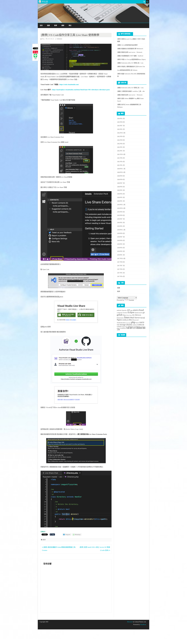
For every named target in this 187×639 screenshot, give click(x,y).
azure (135, 310)
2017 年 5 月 (121, 273)
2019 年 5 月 (121, 222)
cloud (141, 310)
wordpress (137, 326)
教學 (55, 25)
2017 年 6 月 (121, 269)
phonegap (128, 322)
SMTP (141, 322)
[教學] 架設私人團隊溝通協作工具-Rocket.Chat (131, 66)
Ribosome (130, 622)
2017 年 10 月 (121, 258)
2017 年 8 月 (121, 262)
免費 (127, 328)
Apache (124, 310)
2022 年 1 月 (121, 151)
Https (124, 315)
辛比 (43, 39)
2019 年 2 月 (121, 226)
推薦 (48, 25)
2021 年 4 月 (121, 161)
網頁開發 (139, 328)
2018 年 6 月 (121, 240)
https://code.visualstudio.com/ (69, 84)
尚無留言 (59, 39)
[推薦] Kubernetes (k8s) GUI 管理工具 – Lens (130, 87)
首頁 (41, 25)
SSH (118, 325)
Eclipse (131, 312)
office (130, 320)
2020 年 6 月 (121, 186)
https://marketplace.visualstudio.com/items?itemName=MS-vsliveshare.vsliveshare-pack (81, 89)
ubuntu (129, 324)
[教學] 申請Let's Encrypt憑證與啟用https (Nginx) (131, 59)
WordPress (143, 624)
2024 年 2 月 (121, 118)
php (133, 322)
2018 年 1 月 (121, 255)
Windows (131, 326)
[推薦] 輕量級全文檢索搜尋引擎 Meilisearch (130, 48)
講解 (62, 25)
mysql (142, 318)
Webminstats (125, 326)
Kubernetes (120, 318)
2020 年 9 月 (121, 176)
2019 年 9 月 (121, 212)
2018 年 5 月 (121, 244)
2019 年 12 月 (121, 204)
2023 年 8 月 (121, 122)
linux (127, 317)
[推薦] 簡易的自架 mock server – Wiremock (129, 95)
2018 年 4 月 (121, 247)
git (144, 312)
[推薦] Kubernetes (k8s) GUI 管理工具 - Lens (130, 63)
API (128, 310)
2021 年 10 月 (121, 154)
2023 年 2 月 (121, 129)
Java (137, 315)
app (131, 310)
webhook (140, 325)
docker (125, 312)
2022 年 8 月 (121, 140)
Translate (131, 300)
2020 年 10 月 (121, 172)
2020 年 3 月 (121, 197)
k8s (140, 315)
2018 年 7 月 (121, 237)
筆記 (70, 25)
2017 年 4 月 (121, 276)
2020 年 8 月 (121, 179)
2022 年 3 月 (121, 147)
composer (120, 312)
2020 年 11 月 (121, 168)
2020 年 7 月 (121, 183)
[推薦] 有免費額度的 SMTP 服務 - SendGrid (130, 56)
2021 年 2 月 (121, 165)
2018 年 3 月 (121, 251)
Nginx (119, 320)
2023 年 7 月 (121, 125)
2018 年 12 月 (121, 230)
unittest (134, 325)
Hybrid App (129, 315)
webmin (119, 326)
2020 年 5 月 (121, 190)
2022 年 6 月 (121, 143)
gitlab (119, 314)
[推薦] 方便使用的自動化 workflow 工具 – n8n (131, 91)
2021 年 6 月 (121, 158)
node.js (125, 320)
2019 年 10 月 (121, 208)
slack (137, 322)
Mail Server (135, 317)
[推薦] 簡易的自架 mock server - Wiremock (129, 52)
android (119, 310)
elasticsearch (138, 312)
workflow (123, 328)
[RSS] (144, 2)
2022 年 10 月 (121, 133)
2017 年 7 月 (121, 265)
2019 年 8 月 (121, 215)
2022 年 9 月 (121, 136)
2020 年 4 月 (121, 194)
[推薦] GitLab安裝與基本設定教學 (127, 45)
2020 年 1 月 (121, 201)
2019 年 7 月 (121, 219)
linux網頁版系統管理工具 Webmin (127, 70)
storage (123, 324)
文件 (134, 328)
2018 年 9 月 (121, 233)
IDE (133, 315)
